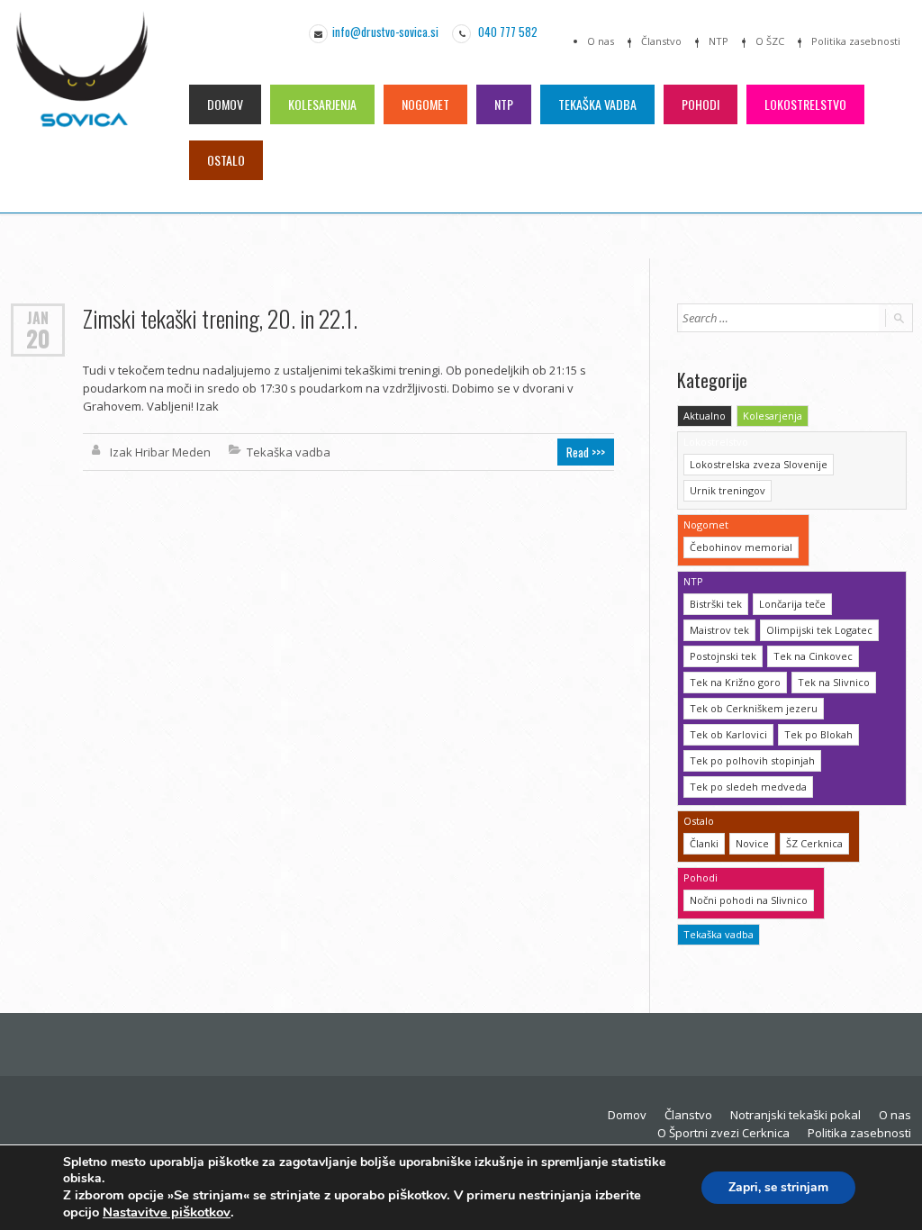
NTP (718, 41)
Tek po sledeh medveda (748, 786)
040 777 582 (506, 32)
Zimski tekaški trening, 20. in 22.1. (220, 318)
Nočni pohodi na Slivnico (749, 900)
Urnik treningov (727, 490)
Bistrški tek (716, 603)
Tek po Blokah (818, 734)
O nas (600, 41)
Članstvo (661, 41)
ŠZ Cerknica (814, 843)
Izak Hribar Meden (160, 452)
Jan (38, 317)
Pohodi (700, 104)
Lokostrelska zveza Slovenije (758, 464)
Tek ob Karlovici (728, 734)
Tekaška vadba (597, 104)
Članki (704, 843)
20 (38, 338)
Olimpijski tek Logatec (819, 630)
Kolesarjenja (322, 104)
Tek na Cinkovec (813, 656)
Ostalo (226, 159)
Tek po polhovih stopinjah (752, 760)
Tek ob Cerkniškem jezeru (754, 708)
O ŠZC (769, 41)
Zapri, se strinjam (778, 1187)
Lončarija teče (792, 603)
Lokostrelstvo (805, 104)
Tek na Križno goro (735, 682)
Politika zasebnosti (855, 41)
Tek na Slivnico (834, 682)
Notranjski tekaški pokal (795, 1115)
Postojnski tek (723, 656)
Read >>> (585, 452)
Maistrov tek (719, 630)
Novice (752, 843)
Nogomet (425, 104)
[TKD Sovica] (82, 82)
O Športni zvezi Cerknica (723, 1133)
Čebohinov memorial (741, 547)
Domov (225, 104)
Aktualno (704, 415)
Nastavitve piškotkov (166, 1212)
